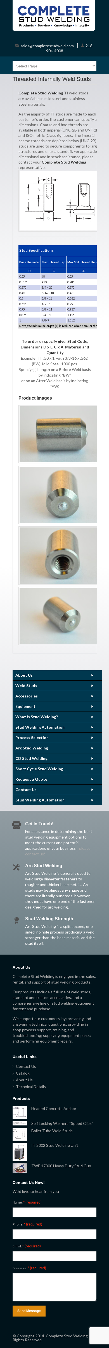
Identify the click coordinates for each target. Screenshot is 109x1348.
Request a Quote (31, 779)
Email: (27, 1246)
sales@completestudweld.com (47, 45)
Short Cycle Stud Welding (39, 768)
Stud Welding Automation (40, 727)
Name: (27, 1202)
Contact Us (26, 789)
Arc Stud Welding (31, 748)
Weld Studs (26, 685)
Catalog (23, 1073)
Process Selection (32, 737)
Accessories (26, 696)
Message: (29, 1268)
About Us (24, 675)
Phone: (27, 1224)
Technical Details (31, 1086)
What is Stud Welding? (36, 716)
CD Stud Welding (31, 758)
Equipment (25, 706)
